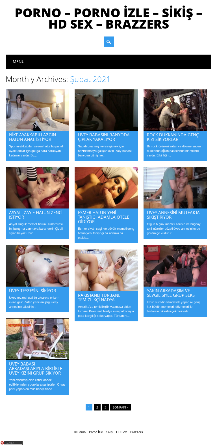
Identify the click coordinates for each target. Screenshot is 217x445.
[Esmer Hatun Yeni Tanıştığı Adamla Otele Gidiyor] (106, 207)
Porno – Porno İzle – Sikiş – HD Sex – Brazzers (108, 18)
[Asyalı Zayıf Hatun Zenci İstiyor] (37, 207)
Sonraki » (120, 407)
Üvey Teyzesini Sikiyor (32, 290)
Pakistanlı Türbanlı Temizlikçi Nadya (99, 297)
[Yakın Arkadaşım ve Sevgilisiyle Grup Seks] (175, 285)
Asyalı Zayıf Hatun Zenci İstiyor (35, 215)
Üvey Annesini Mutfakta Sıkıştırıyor (173, 215)
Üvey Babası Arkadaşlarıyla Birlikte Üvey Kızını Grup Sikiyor (35, 368)
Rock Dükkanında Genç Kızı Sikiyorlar (173, 137)
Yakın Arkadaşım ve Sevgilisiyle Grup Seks (171, 293)
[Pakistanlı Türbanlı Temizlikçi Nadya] (106, 289)
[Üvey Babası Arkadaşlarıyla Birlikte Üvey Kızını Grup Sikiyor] (37, 358)
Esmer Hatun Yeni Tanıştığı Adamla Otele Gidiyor (103, 217)
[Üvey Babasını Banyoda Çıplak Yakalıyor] (106, 129)
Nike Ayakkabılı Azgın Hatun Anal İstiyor (32, 137)
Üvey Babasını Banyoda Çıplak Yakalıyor (104, 137)
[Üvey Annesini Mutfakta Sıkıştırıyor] (175, 207)
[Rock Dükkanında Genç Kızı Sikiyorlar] (175, 129)
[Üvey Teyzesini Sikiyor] (37, 285)
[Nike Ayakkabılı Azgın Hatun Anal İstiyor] (37, 129)
